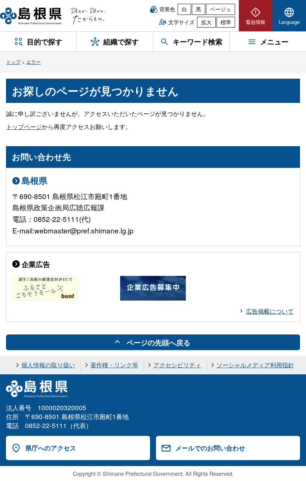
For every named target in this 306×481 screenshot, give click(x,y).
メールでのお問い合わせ (210, 447)
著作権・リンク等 (114, 365)
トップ (13, 61)
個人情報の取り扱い (48, 365)
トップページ (24, 126)
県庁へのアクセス (50, 447)
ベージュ (220, 9)
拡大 (206, 22)
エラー (33, 61)
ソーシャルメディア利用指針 (255, 365)
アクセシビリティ (177, 365)
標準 (226, 22)
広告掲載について (270, 311)
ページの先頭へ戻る (158, 342)
